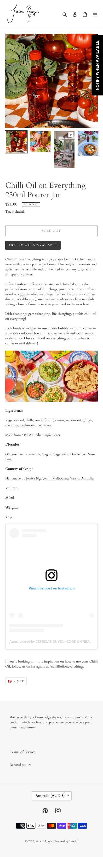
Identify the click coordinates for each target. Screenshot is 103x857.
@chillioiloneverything (66, 666)
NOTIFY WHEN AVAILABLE (33, 245)
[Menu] (95, 14)
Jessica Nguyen (44, 841)
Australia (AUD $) (50, 795)
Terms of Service (22, 752)
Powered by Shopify (66, 841)
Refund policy (20, 764)
